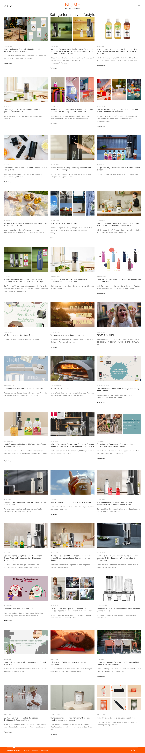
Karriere (26, 750)
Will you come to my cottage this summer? (68, 335)
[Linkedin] (8, 6)
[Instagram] (5, 6)
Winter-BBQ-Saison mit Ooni (62, 389)
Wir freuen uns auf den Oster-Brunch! (19, 335)
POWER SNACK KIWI (105, 335)
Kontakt (18, 750)
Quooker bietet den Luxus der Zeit (18, 609)
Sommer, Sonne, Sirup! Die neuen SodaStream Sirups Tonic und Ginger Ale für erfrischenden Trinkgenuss (23, 558)
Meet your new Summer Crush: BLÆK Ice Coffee (71, 502)
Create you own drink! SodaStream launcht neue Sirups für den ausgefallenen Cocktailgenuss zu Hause (71, 558)
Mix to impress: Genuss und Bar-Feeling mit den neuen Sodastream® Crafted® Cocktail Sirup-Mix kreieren (117, 51)
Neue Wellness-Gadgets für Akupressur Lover (116, 718)
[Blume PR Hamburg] (72, 6)
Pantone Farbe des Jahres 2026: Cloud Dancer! (24, 389)
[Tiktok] (11, 6)
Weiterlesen (8, 63)
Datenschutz (45, 750)
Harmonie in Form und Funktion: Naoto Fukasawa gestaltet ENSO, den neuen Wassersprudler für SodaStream (117, 558)
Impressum (34, 750)
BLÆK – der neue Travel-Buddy (64, 223)
